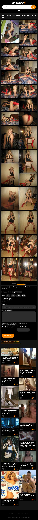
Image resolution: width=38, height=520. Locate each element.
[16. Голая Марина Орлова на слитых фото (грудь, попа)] (28, 137)
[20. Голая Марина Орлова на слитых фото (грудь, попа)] (28, 179)
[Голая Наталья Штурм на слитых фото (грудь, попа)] (27, 358)
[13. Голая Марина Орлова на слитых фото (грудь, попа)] (10, 118)
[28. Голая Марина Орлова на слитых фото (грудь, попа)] (28, 269)
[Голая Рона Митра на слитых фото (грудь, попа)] (10, 371)
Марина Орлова (17, 292)
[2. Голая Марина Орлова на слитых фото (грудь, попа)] (28, 26)
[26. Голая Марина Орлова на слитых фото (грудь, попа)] (28, 246)
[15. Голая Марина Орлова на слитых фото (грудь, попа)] (10, 137)
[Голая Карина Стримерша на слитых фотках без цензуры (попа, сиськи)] (10, 449)
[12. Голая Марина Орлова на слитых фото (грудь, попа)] (28, 105)
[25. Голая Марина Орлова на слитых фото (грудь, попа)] (10, 246)
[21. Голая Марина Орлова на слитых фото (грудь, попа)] (10, 198)
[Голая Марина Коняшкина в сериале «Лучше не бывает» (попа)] (10, 423)
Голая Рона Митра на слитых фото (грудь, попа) (8, 380)
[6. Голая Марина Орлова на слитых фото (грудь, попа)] (10, 63)
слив (8, 295)
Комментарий (6, 310)
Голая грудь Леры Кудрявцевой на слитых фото (27, 495)
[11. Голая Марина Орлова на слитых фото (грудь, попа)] (10, 105)
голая (18, 295)
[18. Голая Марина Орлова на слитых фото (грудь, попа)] (28, 161)
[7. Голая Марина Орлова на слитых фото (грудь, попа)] (28, 72)
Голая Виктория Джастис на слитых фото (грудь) (27, 464)
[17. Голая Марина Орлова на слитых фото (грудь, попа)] (10, 156)
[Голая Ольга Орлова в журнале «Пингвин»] (10, 485)
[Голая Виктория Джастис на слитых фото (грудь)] (27, 456)
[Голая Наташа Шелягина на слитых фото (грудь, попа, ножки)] (10, 397)
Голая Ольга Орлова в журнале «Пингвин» (8, 501)
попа (23, 295)
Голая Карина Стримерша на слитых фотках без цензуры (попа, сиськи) (10, 465)
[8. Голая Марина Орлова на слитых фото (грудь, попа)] (10, 77)
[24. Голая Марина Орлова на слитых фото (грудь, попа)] (28, 222)
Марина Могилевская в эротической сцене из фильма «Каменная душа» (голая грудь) (28, 444)
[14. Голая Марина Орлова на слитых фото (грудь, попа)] (28, 118)
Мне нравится (13, 283)
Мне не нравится (15, 283)
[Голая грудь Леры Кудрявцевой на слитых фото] (27, 481)
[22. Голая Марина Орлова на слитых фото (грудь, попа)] (28, 198)
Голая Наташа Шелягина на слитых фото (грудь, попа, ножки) (9, 412)
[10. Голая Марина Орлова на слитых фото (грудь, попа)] (28, 91)
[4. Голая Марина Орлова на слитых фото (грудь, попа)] (10, 50)
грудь (13, 295)
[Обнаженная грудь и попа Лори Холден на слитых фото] (27, 411)
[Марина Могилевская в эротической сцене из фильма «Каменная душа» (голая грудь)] (27, 436)
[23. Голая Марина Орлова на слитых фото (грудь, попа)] (10, 222)
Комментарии (7, 299)
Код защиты (20, 326)
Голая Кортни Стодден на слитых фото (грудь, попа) (27, 394)
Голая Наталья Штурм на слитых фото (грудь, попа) (27, 372)
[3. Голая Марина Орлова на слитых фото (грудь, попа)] (28, 40)
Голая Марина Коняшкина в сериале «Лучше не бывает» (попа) (10, 430)
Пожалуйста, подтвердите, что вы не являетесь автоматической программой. (14, 324)
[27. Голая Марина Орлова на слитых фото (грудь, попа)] (10, 269)
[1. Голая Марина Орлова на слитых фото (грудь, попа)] (10, 31)
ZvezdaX (16, 517)
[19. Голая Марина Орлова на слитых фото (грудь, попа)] (10, 174)
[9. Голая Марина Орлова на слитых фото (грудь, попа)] (10, 91)
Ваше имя (5, 304)
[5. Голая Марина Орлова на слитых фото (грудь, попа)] (28, 53)
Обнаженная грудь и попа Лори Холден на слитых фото (27, 425)
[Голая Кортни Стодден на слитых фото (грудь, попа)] (27, 384)
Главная (12, 513)
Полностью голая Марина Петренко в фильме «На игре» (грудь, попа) (10, 358)
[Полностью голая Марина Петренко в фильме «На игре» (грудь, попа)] (10, 352)
